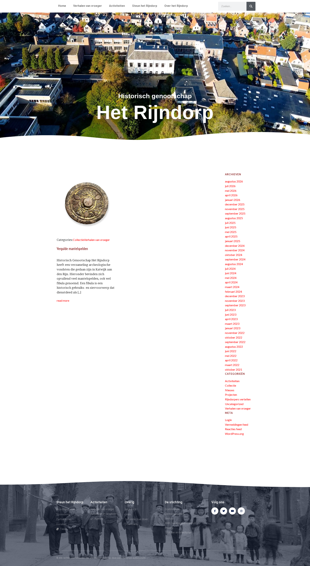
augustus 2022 (234, 346)
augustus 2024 (234, 264)
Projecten (231, 394)
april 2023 (231, 319)
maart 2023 (232, 323)
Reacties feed (233, 429)
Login (228, 420)
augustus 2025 (234, 218)
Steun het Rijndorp (144, 6)
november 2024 (235, 250)
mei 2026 (230, 190)
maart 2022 (232, 365)
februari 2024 (233, 291)
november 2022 (235, 332)
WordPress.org (234, 433)
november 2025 (235, 209)
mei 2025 (230, 232)
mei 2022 (230, 355)
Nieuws (229, 390)
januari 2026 (232, 199)
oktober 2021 (233, 369)
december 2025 (235, 204)
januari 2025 (232, 241)
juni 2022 (230, 351)
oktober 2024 (233, 254)
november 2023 (235, 300)
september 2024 (235, 259)
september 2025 (235, 213)
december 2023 (235, 296)
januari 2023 (232, 328)
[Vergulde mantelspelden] (86, 202)
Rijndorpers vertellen (238, 399)
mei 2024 (230, 277)
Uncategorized (234, 404)
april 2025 (231, 236)
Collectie (78, 239)
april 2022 (231, 360)
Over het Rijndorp (176, 6)
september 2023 (235, 305)
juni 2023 (230, 314)
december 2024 (235, 245)
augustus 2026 (234, 181)
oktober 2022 (233, 337)
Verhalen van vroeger (87, 6)
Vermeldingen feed (236, 424)
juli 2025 (230, 222)
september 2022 (235, 342)
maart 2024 (232, 287)
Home (62, 6)
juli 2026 (230, 186)
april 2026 (231, 195)
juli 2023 (230, 309)
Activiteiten (117, 6)
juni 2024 (230, 273)
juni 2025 (230, 227)
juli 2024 (230, 268)
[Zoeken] (250, 6)
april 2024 (231, 282)
